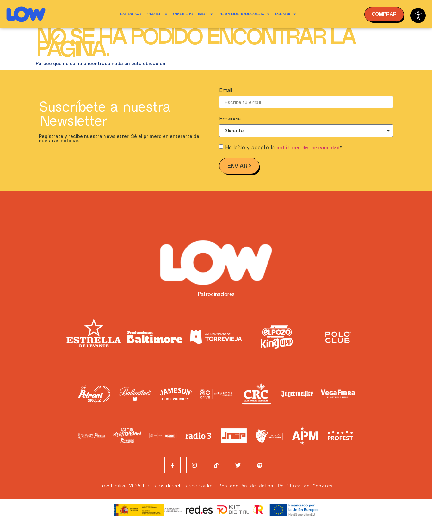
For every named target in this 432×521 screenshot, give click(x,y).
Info (202, 14)
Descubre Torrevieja (241, 14)
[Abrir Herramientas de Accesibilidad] (418, 15)
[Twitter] (238, 465)
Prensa (282, 14)
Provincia (230, 119)
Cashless (182, 14)
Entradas (130, 14)
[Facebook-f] (172, 465)
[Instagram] (194, 465)
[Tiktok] (216, 465)
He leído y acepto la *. (284, 147)
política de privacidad (308, 147)
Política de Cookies (305, 485)
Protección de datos (246, 485)
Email (225, 90)
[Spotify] (260, 465)
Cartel (154, 14)
